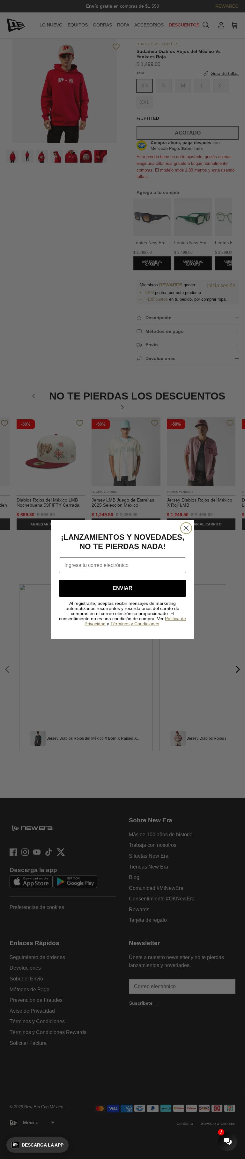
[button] (37, 1145)
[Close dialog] (186, 528)
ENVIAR (122, 588)
